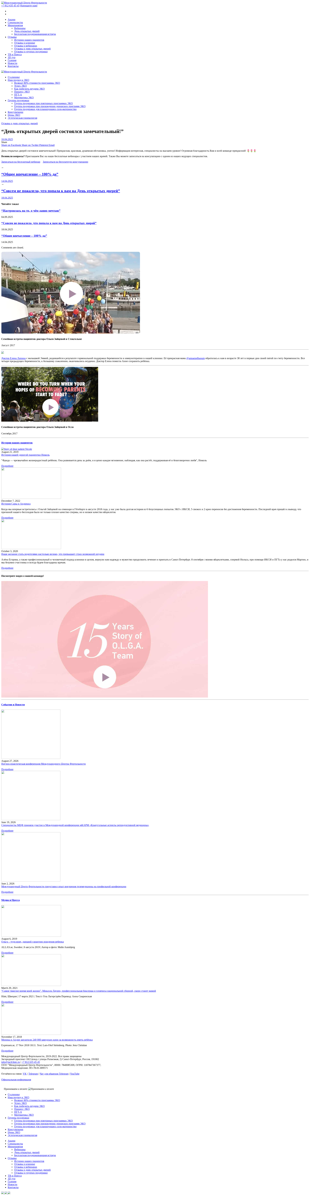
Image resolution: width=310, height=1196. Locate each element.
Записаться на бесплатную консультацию (65, 161)
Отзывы (12, 37)
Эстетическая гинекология (22, 118)
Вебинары (20, 28)
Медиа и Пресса (10, 900)
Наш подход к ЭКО (18, 80)
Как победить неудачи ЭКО (29, 88)
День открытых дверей (27, 31)
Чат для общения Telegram (54, 1073)
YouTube (74, 1073)
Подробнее (7, 465)
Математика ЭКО (24, 97)
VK (25, 1073)
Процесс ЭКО (22, 91)
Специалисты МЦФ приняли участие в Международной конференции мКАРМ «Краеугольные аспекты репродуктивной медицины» (75, 825)
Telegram (33, 1073)
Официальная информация (16, 1079)
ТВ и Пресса (15, 54)
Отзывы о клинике (24, 42)
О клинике (14, 77)
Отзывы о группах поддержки (31, 51)
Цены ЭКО (14, 115)
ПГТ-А (18, 94)
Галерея (12, 60)
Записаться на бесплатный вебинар (20, 161)
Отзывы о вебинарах (25, 45)
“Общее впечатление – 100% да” (29, 174)
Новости (12, 63)
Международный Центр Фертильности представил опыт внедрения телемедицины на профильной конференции (63, 886)
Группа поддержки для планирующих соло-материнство (45, 109)
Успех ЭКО (20, 85)
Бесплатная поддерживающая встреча (35, 34)
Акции (11, 19)
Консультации (15, 112)
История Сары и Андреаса (16, 503)
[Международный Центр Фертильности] (24, 2)
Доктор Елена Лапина (13, 358)
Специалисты (15, 22)
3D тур (11, 57)
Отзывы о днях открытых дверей (32, 48)
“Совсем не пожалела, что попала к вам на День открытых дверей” (60, 191)
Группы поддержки (18, 100)
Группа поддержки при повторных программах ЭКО (43, 103)
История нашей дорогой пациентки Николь (25, 454)
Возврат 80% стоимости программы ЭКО (37, 83)
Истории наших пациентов (29, 40)
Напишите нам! (28, 5)
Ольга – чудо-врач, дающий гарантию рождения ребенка (32, 941)
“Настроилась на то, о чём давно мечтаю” (31, 210)
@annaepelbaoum (195, 358)
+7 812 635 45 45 (10, 5)
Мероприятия (15, 25)
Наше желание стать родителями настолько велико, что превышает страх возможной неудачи (52, 554)
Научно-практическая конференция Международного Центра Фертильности (43, 763)
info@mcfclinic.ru (10, 1062)
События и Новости (13, 704)
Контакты (13, 66)
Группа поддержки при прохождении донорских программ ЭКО (50, 106)
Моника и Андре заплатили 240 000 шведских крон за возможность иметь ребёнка (47, 1039)
